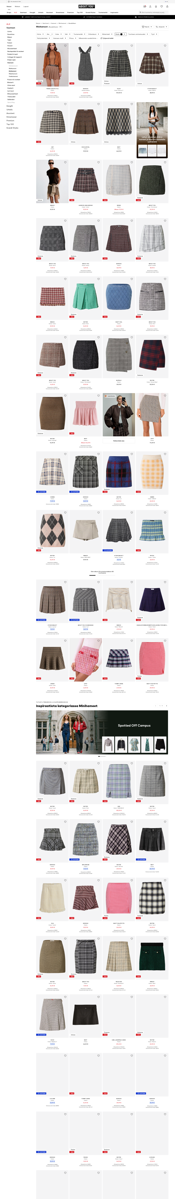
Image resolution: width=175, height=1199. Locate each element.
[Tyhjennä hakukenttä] (167, 12)
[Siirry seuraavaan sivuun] (166, 706)
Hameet (53, 23)
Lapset (26, 6)
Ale (48, 34)
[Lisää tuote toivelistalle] (65, 46)
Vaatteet (46, 23)
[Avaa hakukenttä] (140, 12)
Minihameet (62, 23)
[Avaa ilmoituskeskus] (156, 6)
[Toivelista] (161, 6)
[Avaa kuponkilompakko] (144, 6)
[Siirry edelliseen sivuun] (155, 706)
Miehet (17, 6)
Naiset (9, 6)
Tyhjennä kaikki (107, 38)
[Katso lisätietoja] (52, 98)
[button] (147, 26)
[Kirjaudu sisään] (150, 6)
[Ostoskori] (167, 6)
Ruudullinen (72, 23)
